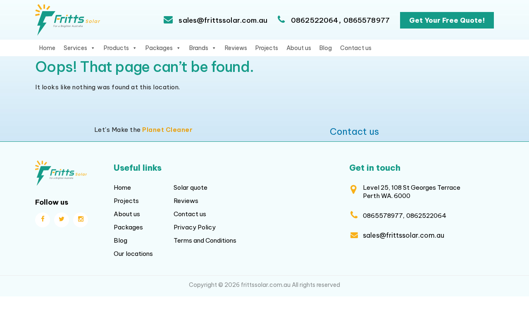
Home (47, 48)
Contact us (356, 48)
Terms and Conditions (205, 240)
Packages (159, 48)
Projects (266, 48)
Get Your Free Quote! (447, 20)
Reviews (236, 48)
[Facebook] (42, 219)
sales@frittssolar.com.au (222, 20)
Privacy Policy (195, 227)
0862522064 (314, 20)
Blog (325, 48)
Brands (198, 48)
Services (75, 48)
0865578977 (366, 20)
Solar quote (190, 187)
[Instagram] (80, 219)
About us (298, 48)
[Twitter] (61, 219)
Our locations (133, 254)
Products (116, 48)
